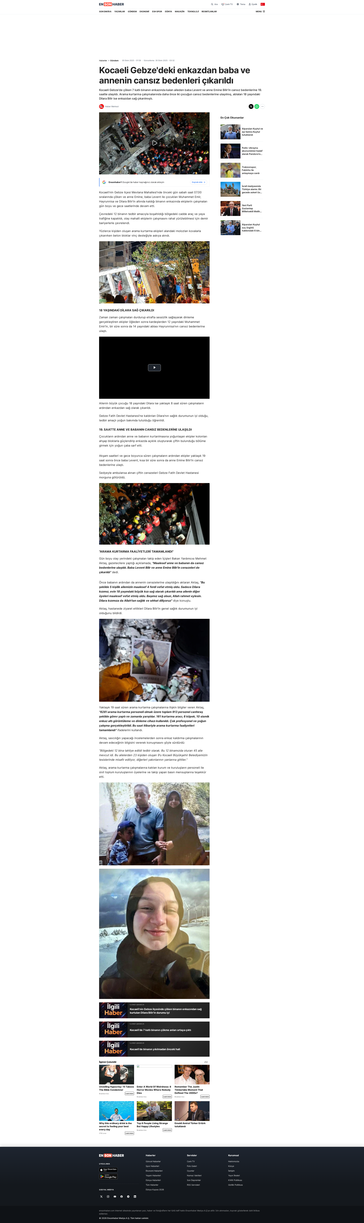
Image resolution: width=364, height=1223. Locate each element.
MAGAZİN (179, 11)
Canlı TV (191, 1161)
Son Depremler (194, 1180)
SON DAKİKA (105, 11)
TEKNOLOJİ (193, 11)
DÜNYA (168, 11)
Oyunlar (190, 1171)
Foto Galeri (192, 1166)
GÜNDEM (132, 11)
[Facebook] (121, 1196)
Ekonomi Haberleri (154, 1171)
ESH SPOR (157, 11)
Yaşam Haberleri (153, 1175)
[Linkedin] (135, 1196)
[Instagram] (108, 1196)
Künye (231, 1166)
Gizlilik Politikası (235, 1185)
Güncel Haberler (153, 1161)
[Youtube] (114, 1196)
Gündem (114, 60)
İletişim (231, 1171)
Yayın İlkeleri (234, 1175)
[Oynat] (154, 143)
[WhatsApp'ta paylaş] (256, 106)
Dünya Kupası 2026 (155, 1189)
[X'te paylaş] (251, 106)
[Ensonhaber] (111, 4)
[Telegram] (128, 1196)
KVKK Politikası (235, 1180)
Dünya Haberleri (153, 1180)
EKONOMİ (144, 11)
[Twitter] (101, 1196)
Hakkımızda (233, 1161)
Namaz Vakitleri (194, 1175)
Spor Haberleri (152, 1166)
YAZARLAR (119, 11)
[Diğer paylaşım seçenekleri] (262, 106)
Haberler (103, 60)
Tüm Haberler (152, 1185)
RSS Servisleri (193, 1185)
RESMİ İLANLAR (209, 11)
